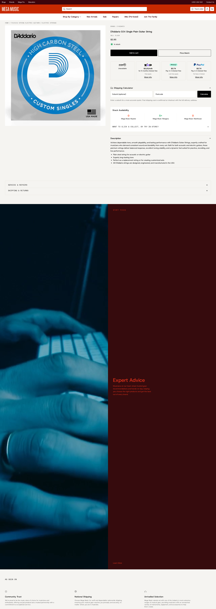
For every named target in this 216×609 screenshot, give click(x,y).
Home (7, 23)
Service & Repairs (17, 185)
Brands (11, 2)
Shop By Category (71, 17)
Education (31, 2)
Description (115, 138)
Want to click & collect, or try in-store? (135, 126)
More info (148, 77)
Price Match (185, 53)
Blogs (4, 2)
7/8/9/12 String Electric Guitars (25, 23)
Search (69, 9)
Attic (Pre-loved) (131, 17)
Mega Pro (21, 2)
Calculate (204, 94)
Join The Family (150, 17)
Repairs (115, 17)
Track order (199, 9)
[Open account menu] (207, 9)
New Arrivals (92, 17)
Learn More (117, 563)
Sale (104, 17)
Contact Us (210, 2)
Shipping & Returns (18, 190)
